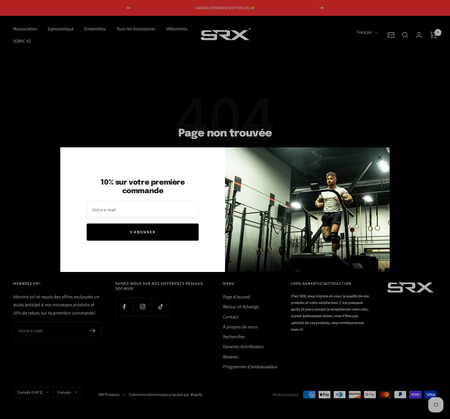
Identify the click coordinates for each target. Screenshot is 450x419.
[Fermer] (379, 157)
